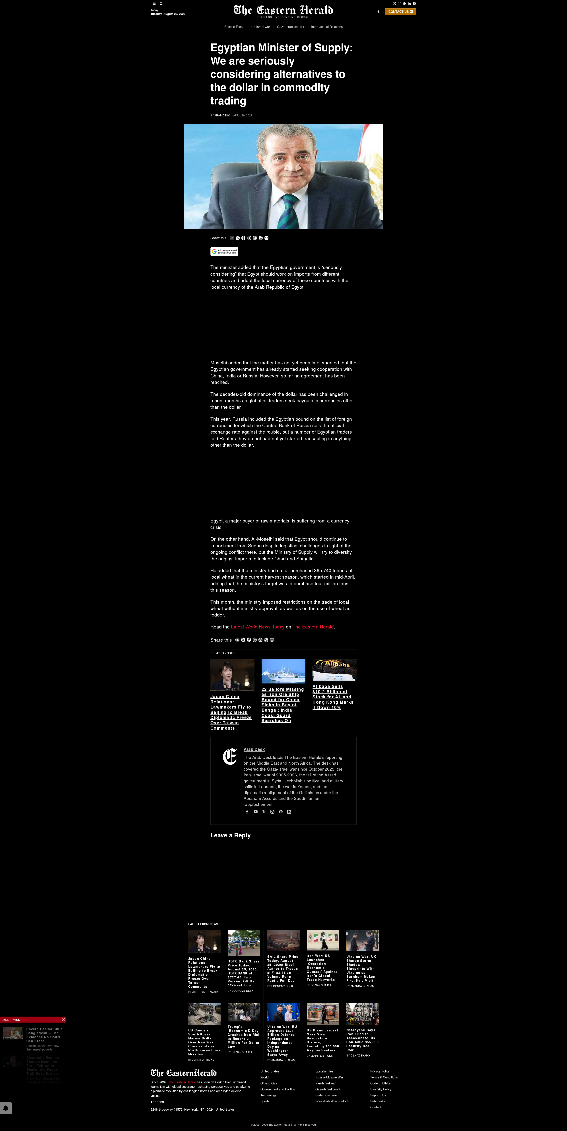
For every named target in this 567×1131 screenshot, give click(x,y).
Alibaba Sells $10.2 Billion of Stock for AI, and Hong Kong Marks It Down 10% (333, 765)
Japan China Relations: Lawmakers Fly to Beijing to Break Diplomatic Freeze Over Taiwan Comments (231, 781)
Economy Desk (242, 1059)
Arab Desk (222, 115)
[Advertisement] (283, 326)
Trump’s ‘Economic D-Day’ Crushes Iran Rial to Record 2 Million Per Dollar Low (244, 1105)
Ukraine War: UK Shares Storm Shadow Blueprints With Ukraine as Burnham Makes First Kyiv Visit (361, 1037)
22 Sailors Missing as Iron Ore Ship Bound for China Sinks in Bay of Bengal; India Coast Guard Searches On (283, 773)
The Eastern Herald (313, 626)
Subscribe (316, 49)
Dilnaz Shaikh (321, 1054)
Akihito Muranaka (205, 1061)
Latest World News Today (258, 626)
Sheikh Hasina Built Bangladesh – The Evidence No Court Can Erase (44, 1034)
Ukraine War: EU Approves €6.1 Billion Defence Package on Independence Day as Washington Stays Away (282, 1109)
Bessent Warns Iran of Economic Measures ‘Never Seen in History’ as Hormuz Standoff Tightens (44, 1097)
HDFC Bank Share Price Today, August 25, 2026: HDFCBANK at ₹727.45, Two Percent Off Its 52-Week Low (244, 1042)
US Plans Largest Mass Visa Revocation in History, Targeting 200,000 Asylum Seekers (323, 1109)
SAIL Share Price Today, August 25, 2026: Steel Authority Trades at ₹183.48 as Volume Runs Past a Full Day (282, 1037)
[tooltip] (394, 3)
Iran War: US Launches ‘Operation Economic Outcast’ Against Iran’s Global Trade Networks (322, 1036)
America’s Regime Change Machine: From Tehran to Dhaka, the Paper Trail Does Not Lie (43, 1063)
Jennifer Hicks (203, 1128)
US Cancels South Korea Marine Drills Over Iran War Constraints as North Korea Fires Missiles (204, 1111)
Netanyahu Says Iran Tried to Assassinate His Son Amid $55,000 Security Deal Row (362, 1109)
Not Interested (280, 49)
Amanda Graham (362, 1054)
